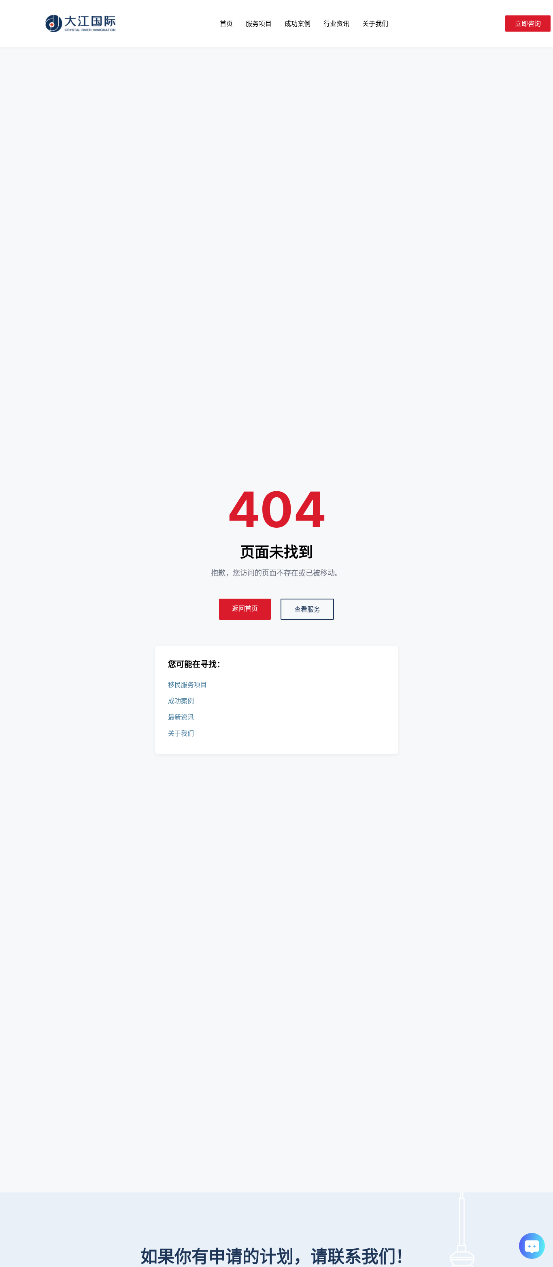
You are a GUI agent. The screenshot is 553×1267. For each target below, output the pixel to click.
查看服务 (307, 609)
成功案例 (298, 23)
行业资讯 (336, 23)
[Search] (495, 23)
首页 (226, 23)
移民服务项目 (187, 685)
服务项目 (259, 23)
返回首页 (245, 608)
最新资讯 (181, 717)
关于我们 (375, 23)
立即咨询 (528, 23)
